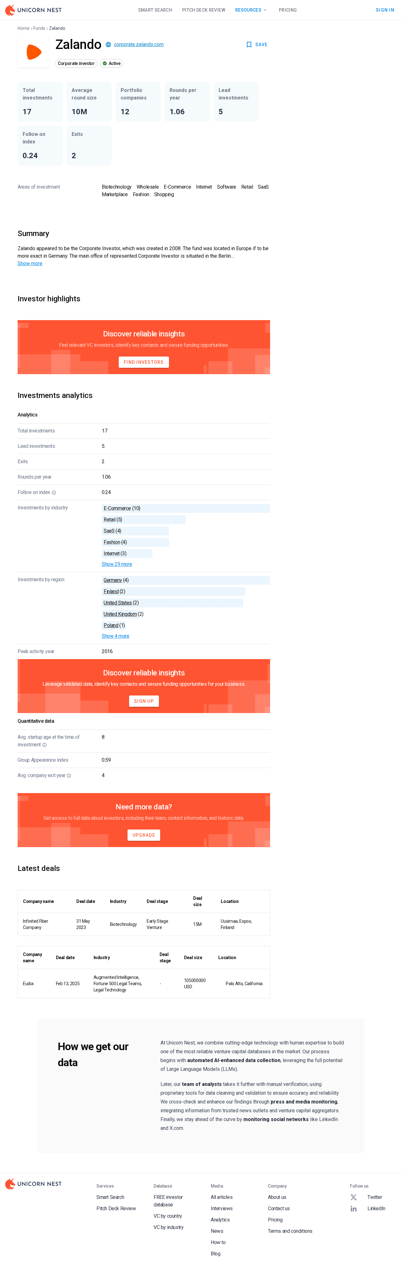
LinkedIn (376, 1208)
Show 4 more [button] (115, 636)
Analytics (220, 1220)
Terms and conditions (290, 1231)
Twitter (374, 1197)
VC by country (168, 1216)
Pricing (288, 10)
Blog (215, 1254)
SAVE (261, 44)
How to (218, 1242)
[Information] (54, 492)
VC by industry (168, 1227)
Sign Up (144, 701)
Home (24, 28)
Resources (248, 10)
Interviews (222, 1208)
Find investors (144, 362)
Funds (39, 28)
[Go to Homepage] (33, 10)
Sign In (385, 9)
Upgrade (144, 835)
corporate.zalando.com (139, 44)
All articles (221, 1197)
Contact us (279, 1208)
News (217, 1231)
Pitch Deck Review (203, 10)
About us (277, 1197)
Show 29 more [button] (117, 564)
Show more (30, 263)
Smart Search (155, 10)
